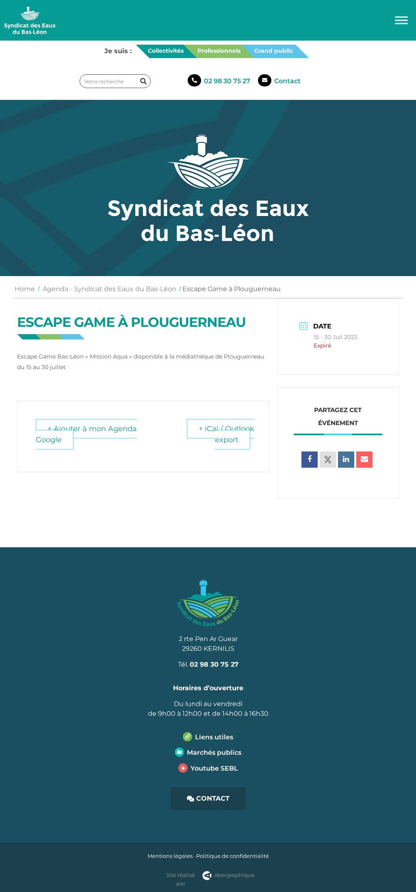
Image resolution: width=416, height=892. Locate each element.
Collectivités (166, 50)
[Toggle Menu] (401, 20)
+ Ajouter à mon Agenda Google (86, 434)
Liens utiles (214, 737)
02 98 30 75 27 (227, 81)
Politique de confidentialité (232, 856)
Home (25, 289)
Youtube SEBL (214, 768)
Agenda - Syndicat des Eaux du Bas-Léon (109, 289)
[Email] (364, 459)
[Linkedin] (346, 459)
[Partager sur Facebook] (309, 459)
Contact (287, 81)
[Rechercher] (143, 81)
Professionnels (218, 50)
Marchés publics (214, 752)
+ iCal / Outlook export (226, 434)
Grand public (273, 50)
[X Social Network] (328, 459)
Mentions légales (170, 856)
